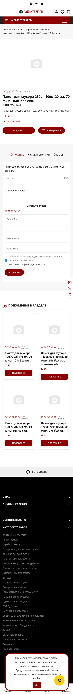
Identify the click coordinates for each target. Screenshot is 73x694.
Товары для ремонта (15, 639)
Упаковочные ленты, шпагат (19, 620)
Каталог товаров (21, 20)
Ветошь (7, 577)
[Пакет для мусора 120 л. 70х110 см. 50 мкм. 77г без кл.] (54, 399)
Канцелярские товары (16, 596)
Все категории (11, 649)
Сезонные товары (13, 634)
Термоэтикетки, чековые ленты (21, 591)
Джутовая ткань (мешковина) (19, 568)
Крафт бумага (11, 539)
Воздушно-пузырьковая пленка (21, 549)
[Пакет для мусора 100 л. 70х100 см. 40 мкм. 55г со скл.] (18, 399)
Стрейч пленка (11, 544)
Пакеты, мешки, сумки (16, 582)
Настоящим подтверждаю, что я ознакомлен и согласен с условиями (35, 260)
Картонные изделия (14, 534)
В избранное (54, 130)
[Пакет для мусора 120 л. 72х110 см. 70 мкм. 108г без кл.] (18, 329)
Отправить (14, 272)
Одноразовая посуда (15, 601)
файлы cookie (42, 658)
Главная (7, 29)
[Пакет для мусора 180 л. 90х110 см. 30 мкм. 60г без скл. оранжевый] (54, 329)
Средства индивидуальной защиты (23, 615)
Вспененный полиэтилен (17, 572)
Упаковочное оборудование (19, 625)
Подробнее (18, 373)
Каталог (18, 29)
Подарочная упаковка (15, 587)
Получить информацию (18, 131)
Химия (6, 630)
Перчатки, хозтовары (36, 29)
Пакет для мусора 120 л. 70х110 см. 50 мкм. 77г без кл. (54, 426)
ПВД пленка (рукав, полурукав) (21, 563)
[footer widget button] (36, 497)
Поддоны (8, 644)
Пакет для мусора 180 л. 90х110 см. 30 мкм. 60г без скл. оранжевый (54, 358)
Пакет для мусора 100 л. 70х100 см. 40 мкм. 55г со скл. (18, 426)
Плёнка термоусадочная (17, 558)
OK (36, 685)
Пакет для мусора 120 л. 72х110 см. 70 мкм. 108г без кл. (18, 356)
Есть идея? (38, 471)
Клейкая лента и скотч (16, 553)
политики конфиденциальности (26, 264)
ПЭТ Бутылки (10, 606)
